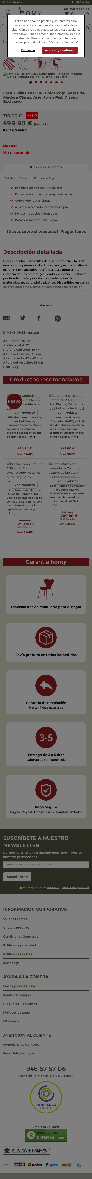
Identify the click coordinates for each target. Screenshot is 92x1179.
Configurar (28, 50)
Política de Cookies (29, 38)
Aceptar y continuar (60, 50)
